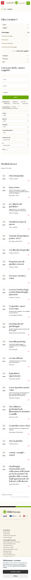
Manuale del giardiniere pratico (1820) (19, 237)
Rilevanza (7, 103)
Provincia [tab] (5, 59)
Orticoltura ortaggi (7, 36)
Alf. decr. (24, 101)
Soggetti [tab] (5, 28)
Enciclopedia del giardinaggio (16, 325)
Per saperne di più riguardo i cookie (15, 566)
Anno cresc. (16, 103)
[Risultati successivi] (29, 497)
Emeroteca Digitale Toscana (9, 543)
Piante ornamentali (7, 43)
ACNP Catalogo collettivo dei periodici (11, 542)
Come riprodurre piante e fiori (19, 388)
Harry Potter (14, 187)
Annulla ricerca (15, 151)
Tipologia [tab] (5, 56)
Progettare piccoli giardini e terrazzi (16, 262)
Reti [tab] (4, 62)
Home (4, 9)
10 (26, 497)
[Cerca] (28, 3)
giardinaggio (15, 32)
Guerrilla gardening (17, 341)
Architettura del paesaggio (9, 47)
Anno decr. (25, 103)
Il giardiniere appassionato (15, 374)
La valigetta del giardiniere (15, 205)
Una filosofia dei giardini (19, 250)
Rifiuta (15, 576)
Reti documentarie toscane (9, 554)
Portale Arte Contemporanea (9, 535)
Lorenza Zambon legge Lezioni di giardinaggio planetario (19, 292)
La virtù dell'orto (16, 358)
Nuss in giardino (16, 441)
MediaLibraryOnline (7, 551)
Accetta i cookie (15, 572)
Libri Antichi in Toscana (8, 547)
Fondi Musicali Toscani (8, 545)
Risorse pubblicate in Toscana (10, 108)
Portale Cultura (6, 532)
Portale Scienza (6, 533)
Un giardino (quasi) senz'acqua (17, 307)
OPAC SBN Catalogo (7, 553)
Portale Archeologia (7, 537)
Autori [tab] (4, 25)
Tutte (14, 107)
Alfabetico (15, 101)
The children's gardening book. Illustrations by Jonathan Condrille (19, 410)
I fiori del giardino (16, 176)
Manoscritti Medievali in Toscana (10, 549)
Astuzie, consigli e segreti (16, 453)
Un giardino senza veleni (19, 425)
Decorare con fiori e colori (17, 277)
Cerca (15, 97)
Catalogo (9, 9)
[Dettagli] (28, 181)
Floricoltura (5, 40)
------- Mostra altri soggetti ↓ (20, 51)
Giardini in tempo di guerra (17, 223)
